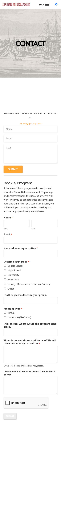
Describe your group (16, 261)
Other (11, 288)
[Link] (16, 4)
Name (8, 217)
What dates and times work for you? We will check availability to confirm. (30, 342)
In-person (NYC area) (19, 317)
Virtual (11, 312)
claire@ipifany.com (30, 123)
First (5, 228)
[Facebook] (56, 4)
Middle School (15, 265)
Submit (10, 416)
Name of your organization (21, 248)
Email (8, 234)
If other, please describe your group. (25, 295)
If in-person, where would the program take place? (30, 325)
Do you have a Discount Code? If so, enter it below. (29, 373)
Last (33, 228)
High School (14, 270)
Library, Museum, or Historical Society (29, 284)
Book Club (13, 279)
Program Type (13, 308)
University (13, 275)
